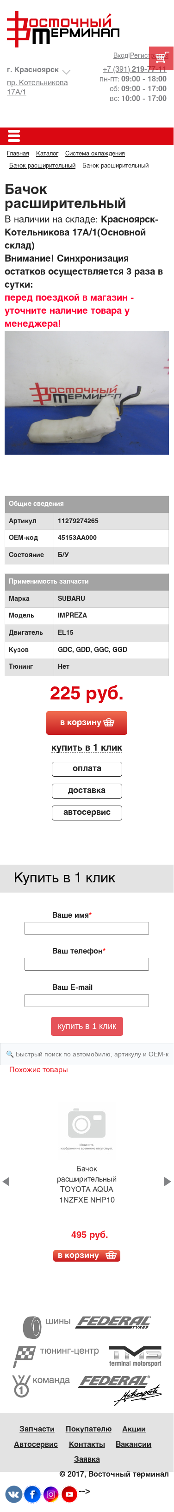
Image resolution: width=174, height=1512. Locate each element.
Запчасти (37, 1429)
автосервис (87, 813)
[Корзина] (161, 58)
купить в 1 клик (86, 748)
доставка (87, 791)
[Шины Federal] (87, 1327)
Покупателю (89, 1429)
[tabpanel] (87, 393)
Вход (120, 56)
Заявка (87, 1459)
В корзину (78, 1256)
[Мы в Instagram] (51, 1494)
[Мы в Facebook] (32, 1494)
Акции (134, 1429)
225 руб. (87, 695)
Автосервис (36, 1444)
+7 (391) (135, 69)
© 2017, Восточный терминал (114, 1474)
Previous (5, 1181)
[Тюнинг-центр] (87, 1357)
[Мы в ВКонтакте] (14, 1494)
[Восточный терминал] (87, 29)
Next (167, 1181)
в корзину (80, 723)
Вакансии (133, 1444)
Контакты (87, 1444)
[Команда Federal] (87, 1390)
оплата (87, 769)
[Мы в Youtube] (69, 1494)
